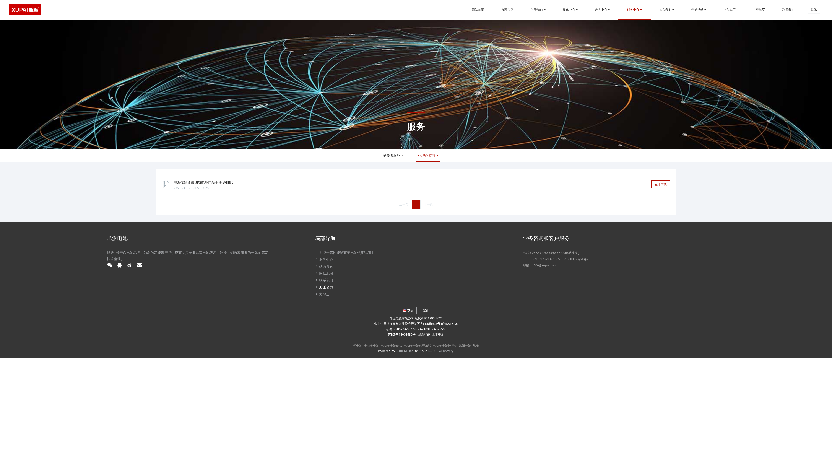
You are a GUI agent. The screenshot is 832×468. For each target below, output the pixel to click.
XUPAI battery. (444, 351)
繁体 (814, 10)
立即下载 (661, 184)
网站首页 (478, 10)
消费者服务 (391, 155)
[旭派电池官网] (25, 10)
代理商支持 (427, 155)
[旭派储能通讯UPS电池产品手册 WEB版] (167, 186)
